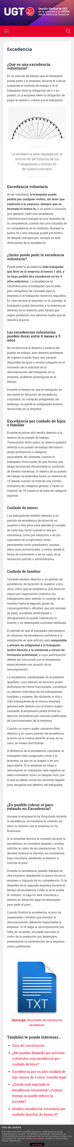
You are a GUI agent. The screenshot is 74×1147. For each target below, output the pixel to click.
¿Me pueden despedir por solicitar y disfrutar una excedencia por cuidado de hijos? (38, 1058)
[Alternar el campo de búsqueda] (68, 31)
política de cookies (35, 1138)
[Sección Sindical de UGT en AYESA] (37, 13)
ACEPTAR (37, 1144)
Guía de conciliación (28, 1045)
